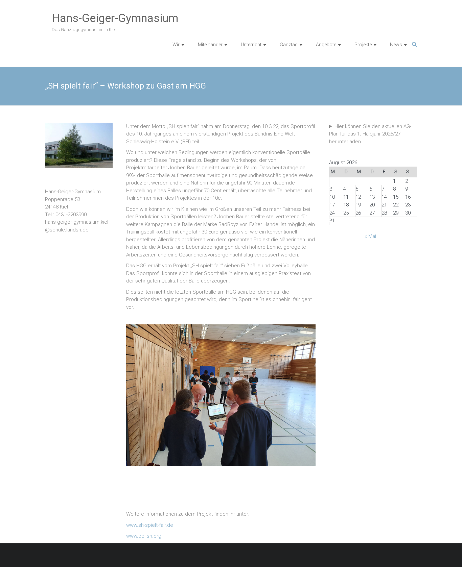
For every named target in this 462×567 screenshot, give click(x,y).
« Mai (370, 236)
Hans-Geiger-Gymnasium (115, 18)
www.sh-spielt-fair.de (150, 525)
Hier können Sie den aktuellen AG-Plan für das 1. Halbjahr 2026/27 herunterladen (370, 134)
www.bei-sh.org (143, 536)
